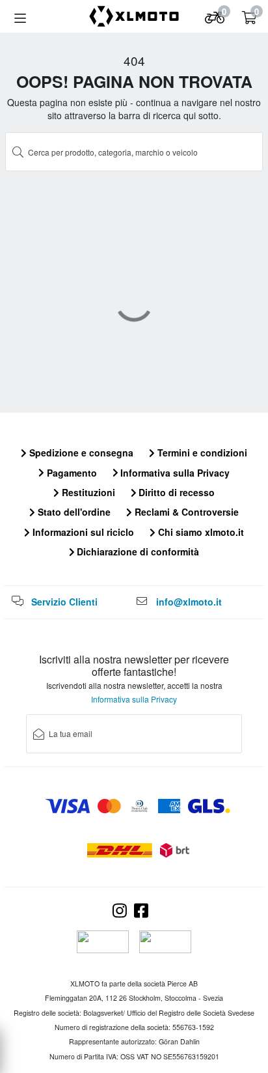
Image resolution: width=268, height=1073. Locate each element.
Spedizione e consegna (80, 452)
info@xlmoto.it (189, 601)
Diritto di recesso (175, 492)
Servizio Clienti (64, 601)
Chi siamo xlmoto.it (199, 531)
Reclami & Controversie (185, 511)
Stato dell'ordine (73, 511)
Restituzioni (87, 492)
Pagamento (70, 472)
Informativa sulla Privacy (174, 472)
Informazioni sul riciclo (82, 531)
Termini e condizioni (201, 452)
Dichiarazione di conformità (136, 551)
